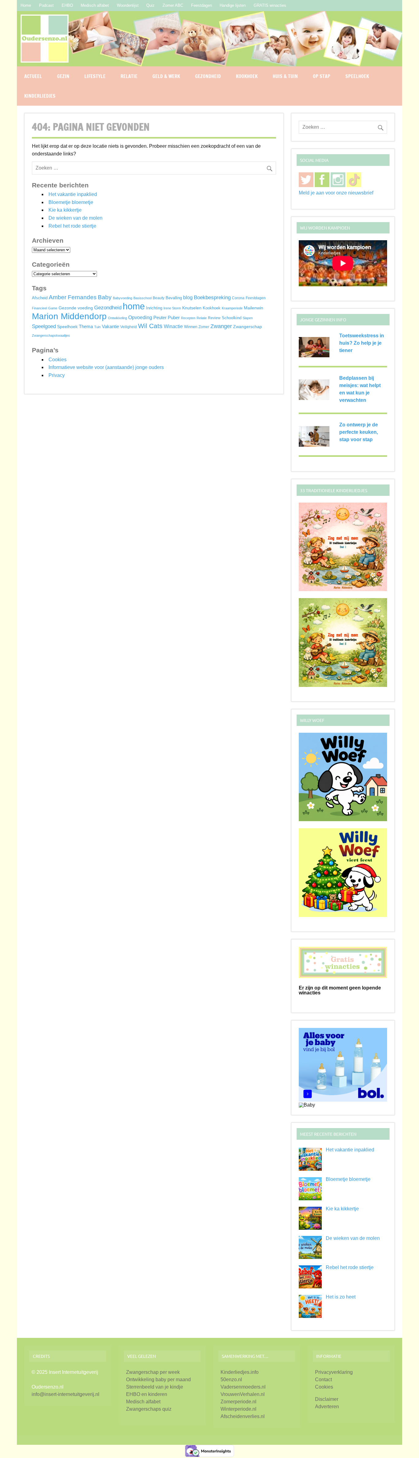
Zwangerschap (247, 326)
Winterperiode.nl (238, 1409)
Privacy (56, 375)
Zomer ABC (173, 5)
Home (26, 5)
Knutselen (192, 307)
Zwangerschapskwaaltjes (51, 335)
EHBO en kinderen (146, 1394)
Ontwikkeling (117, 318)
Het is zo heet (341, 1296)
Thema (86, 326)
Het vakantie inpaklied (72, 194)
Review (214, 318)
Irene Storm (172, 308)
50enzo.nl (231, 1379)
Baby (105, 297)
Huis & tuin (285, 76)
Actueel (33, 76)
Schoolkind (231, 318)
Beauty (158, 298)
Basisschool (142, 298)
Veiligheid (128, 327)
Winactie (173, 326)
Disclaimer (326, 1399)
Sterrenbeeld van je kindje (154, 1386)
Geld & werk (166, 76)
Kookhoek (247, 76)
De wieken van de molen (75, 218)
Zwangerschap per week (153, 1372)
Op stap (321, 76)
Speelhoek (357, 76)
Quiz (150, 5)
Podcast (46, 5)
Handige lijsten (233, 5)
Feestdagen (201, 5)
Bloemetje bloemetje (70, 202)
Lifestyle (95, 76)
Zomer (203, 327)
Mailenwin (253, 307)
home (134, 306)
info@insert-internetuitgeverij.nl (65, 1394)
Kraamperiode (232, 308)
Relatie (129, 76)
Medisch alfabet (95, 5)
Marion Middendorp (69, 316)
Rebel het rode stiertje (72, 226)
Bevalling (174, 298)
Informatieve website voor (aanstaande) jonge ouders (106, 367)
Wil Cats (150, 325)
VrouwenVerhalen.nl (243, 1394)
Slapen (248, 318)
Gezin (63, 76)
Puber (174, 317)
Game (52, 308)
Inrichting (154, 308)
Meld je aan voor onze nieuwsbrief (336, 192)
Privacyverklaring (334, 1372)
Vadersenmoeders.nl (243, 1386)
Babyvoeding (122, 298)
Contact (323, 1379)
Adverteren (327, 1406)
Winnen (190, 327)
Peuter (160, 317)
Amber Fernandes (73, 297)
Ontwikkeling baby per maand (158, 1379)
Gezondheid (208, 76)
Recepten (188, 318)
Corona (238, 298)
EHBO (67, 5)
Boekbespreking (212, 297)
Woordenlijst (128, 5)
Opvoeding (140, 317)
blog (188, 297)
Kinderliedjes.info (240, 1372)
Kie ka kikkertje (65, 210)
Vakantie (110, 326)
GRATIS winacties (270, 5)
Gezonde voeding (76, 307)
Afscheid (40, 298)
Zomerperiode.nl (238, 1401)
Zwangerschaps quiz (148, 1409)
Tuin (97, 327)
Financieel (39, 308)
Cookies (57, 359)
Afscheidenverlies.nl (243, 1416)
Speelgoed (44, 326)
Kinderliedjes (40, 95)
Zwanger (221, 326)
